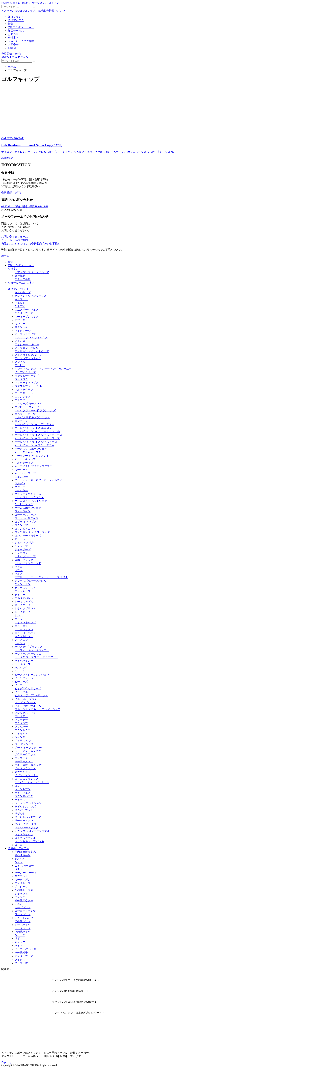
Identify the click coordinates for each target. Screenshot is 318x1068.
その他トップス (24, 890)
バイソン (20, 643)
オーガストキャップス (28, 452)
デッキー (20, 594)
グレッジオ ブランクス (29, 497)
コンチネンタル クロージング (32, 532)
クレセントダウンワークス (30, 295)
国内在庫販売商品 (25, 851)
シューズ (20, 935)
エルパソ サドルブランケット (32, 417)
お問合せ (13, 44)
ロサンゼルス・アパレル (29, 841)
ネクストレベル (24, 636)
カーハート (21, 469)
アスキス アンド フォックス (31, 337)
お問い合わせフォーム (14, 236)
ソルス (19, 573)
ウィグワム (21, 379)
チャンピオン (22, 584)
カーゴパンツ (22, 907)
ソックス (20, 959)
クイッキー (21, 490)
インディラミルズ (25, 372)
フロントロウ (22, 730)
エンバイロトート (25, 420)
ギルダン (20, 483)
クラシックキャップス (28, 493)
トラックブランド (25, 608)
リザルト (20, 813)
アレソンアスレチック (28, 358)
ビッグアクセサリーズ (28, 688)
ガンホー (20, 323)
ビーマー (20, 685)
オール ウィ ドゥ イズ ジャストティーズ (38, 434)
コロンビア (21, 525)
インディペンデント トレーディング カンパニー (43, 368)
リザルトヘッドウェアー (29, 817)
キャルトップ (22, 292)
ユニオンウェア (24, 313)
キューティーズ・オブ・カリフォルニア (38, 480)
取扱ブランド (16, 16)
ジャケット (21, 893)
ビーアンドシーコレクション (32, 674)
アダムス (20, 341)
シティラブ (21, 546)
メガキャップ (22, 771)
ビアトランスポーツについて (32, 272)
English (5, 2)
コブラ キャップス (25, 521)
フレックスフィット (26, 712)
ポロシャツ (21, 886)
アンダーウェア (24, 956)
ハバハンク (21, 667)
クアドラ (20, 487)
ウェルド (20, 302)
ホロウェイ (21, 758)
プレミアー (21, 716)
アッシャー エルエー (27, 344)
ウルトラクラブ (24, 389)
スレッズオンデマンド (28, 563)
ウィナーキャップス (26, 382)
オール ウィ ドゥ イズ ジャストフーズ (37, 438)
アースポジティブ (25, 334)
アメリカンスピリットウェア (32, 351)
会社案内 (13, 37)
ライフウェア (22, 792)
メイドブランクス (25, 768)
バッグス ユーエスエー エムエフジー (36, 657)
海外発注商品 (22, 855)
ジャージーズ (22, 549)
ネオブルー (21, 299)
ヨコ (17, 785)
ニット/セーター (24, 865)
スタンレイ (21, 327)
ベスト (19, 869)
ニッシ (19, 619)
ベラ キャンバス (24, 744)
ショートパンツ (24, 917)
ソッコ (19, 566)
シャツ (19, 862)
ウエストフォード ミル (28, 386)
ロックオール (22, 330)
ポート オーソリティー (28, 747)
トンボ (19, 615)
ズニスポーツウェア (26, 309)
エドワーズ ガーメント (28, 403)
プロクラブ (21, 723)
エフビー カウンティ (27, 407)
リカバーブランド (25, 810)
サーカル (20, 539)
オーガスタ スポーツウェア (31, 448)
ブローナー (21, 719)
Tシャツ (19, 858)
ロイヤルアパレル (25, 837)
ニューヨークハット (26, 632)
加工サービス (16, 30)
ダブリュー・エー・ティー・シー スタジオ (41, 577)
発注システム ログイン (45, 2)
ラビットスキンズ (25, 806)
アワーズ (20, 320)
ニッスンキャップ (25, 622)
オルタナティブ (24, 462)
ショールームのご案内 (21, 41)
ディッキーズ (22, 591)
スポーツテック (24, 559)
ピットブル (21, 692)
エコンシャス (22, 396)
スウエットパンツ (25, 910)
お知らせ (13, 34)
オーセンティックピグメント (32, 455)
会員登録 (20, 2)
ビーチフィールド (25, 678)
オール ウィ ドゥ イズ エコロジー (34, 427)
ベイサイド (21, 733)
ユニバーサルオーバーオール (32, 782)
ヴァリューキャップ (26, 375)
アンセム (20, 361)
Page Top (6, 1062)
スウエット (21, 876)
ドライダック (22, 605)
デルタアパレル (24, 598)
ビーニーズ (21, 681)
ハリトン (20, 671)
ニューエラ (21, 626)
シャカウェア (22, 553)
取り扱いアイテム (18, 848)
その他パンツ (22, 921)
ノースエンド (22, 639)
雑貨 (17, 938)
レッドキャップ (24, 834)
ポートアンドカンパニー (29, 751)
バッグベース (22, 664)
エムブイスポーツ (25, 414)
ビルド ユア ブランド (27, 698)
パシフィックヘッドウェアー (32, 650)
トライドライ (22, 612)
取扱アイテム (16, 20)
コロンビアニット (25, 528)
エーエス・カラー (25, 393)
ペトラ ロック (23, 740)
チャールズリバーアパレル (30, 580)
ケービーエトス (24, 504)
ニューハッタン (24, 629)
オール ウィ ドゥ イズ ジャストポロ (36, 441)
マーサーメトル (24, 761)
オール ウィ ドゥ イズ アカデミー (34, 424)
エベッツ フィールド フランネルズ (35, 410)
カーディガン (22, 879)
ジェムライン (22, 511)
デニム (19, 904)
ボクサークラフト (25, 754)
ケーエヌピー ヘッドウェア (31, 500)
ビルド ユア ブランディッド (31, 695)
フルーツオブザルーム (28, 705)
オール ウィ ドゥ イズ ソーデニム (34, 445)
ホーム (12, 66)
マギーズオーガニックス (29, 765)
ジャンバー (21, 897)
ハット (19, 945)
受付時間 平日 (24, 206)
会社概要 (20, 275)
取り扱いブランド (18, 288)
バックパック (22, 928)
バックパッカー (24, 660)
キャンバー (21, 476)
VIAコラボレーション (21, 27)
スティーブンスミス (26, 316)
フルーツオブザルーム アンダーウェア (37, 709)
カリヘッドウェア (25, 473)
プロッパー (21, 726)
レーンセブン (22, 789)
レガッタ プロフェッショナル (32, 831)
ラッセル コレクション (28, 803)
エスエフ (20, 400)
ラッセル (20, 799)
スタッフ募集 (22, 279)
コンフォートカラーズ (28, 535)
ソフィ (19, 570)
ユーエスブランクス (26, 778)
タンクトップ (22, 883)
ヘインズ (20, 737)
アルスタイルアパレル (28, 354)
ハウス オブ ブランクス (28, 646)
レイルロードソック (26, 827)
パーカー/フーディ (25, 872)
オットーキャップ (25, 459)
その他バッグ (22, 931)
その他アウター (24, 900)
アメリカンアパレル (26, 348)
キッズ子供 (21, 963)
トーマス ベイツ (24, 601)
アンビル (20, 365)
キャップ (20, 942)
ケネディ (20, 306)
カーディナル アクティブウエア (33, 466)
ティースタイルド (25, 587)
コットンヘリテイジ (26, 518)
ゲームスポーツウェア (28, 507)
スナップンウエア (25, 556)
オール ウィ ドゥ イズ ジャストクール (37, 431)
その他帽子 (21, 952)
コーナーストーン (25, 514)
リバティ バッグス (25, 824)
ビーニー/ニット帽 (25, 949)
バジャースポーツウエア (29, 653)
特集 (10, 23)
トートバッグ (22, 924)
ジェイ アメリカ (24, 542)
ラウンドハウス (24, 796)
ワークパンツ (22, 914)
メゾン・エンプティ (26, 775)
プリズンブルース (25, 702)
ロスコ (19, 844)
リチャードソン (24, 820)
